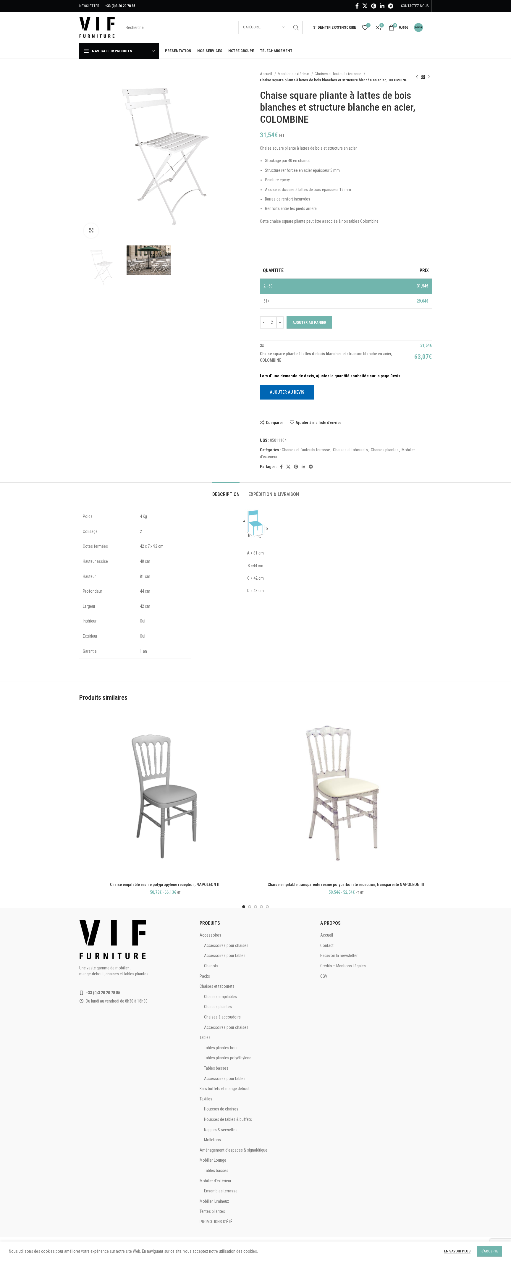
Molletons (212, 1139)
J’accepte (489, 1251)
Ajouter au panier (309, 322)
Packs (205, 976)
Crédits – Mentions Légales (343, 965)
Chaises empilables (220, 996)
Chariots (211, 965)
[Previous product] (417, 77)
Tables (205, 1037)
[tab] (226, 491)
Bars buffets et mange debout (225, 1088)
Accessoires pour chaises (226, 945)
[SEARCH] (296, 27)
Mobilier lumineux (214, 1201)
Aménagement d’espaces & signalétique (233, 1150)
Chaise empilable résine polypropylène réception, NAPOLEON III (165, 884)
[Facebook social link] (357, 5)
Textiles (206, 1099)
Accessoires (210, 935)
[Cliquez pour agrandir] (91, 230)
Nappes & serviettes (220, 1129)
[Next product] (429, 77)
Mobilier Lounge (213, 1160)
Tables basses (216, 1068)
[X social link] (364, 5)
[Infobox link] (423, 27)
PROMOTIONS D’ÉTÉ (216, 1221)
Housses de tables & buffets (228, 1119)
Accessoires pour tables (224, 955)
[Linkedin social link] (382, 5)
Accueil (266, 74)
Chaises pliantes (385, 449)
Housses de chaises (221, 1109)
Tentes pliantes (212, 1211)
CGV (323, 976)
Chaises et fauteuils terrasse (338, 74)
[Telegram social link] (390, 5)
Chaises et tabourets (350, 449)
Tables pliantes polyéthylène (227, 1057)
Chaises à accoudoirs (222, 1017)
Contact (327, 945)
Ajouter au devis (287, 392)
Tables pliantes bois (220, 1047)
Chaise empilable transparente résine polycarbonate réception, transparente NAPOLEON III (346, 884)
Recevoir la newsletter (339, 955)
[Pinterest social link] (373, 5)
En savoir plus (457, 1251)
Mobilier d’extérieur (294, 74)
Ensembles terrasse (220, 1191)
